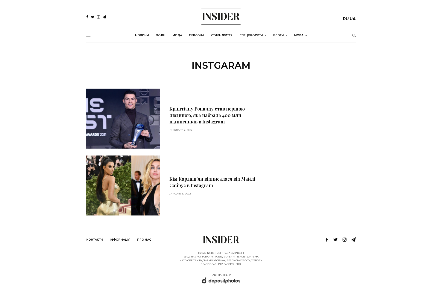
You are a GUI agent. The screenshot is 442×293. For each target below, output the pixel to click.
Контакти (94, 239)
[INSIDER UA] (220, 16)
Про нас (144, 239)
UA (353, 18)
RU (346, 18)
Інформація (120, 239)
